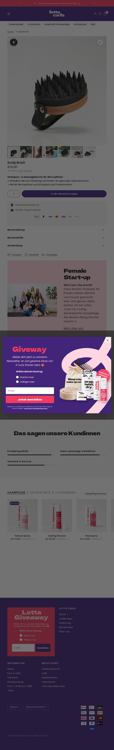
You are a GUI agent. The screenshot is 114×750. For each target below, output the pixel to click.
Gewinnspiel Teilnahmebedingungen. (36, 408)
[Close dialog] (107, 340)
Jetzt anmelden (30, 399)
